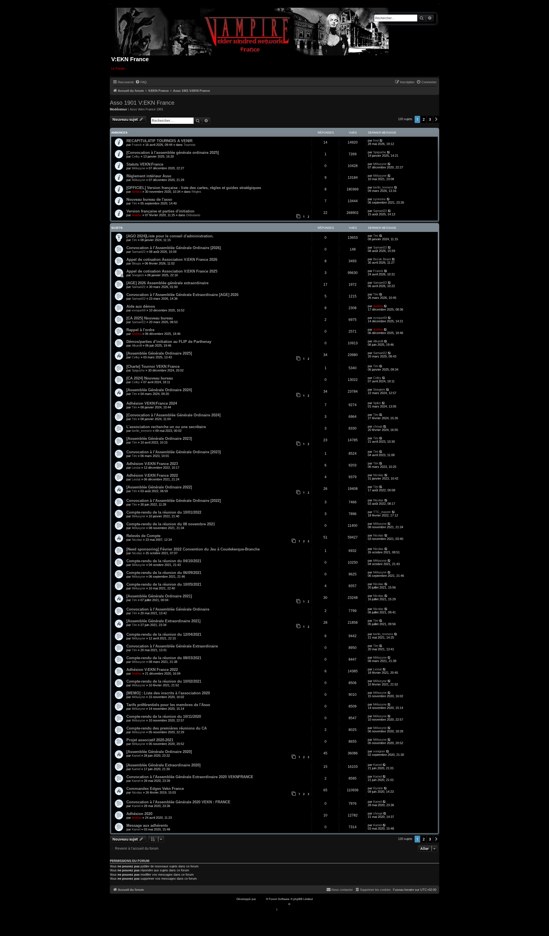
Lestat (136, 467)
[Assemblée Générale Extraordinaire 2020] (163, 765)
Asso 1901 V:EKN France (142, 103)
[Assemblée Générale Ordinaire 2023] (159, 438)
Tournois (190, 144)
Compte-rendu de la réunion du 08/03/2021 (163, 658)
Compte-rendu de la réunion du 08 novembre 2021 (170, 524)
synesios (379, 199)
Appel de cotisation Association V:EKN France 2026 (171, 259)
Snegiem (138, 275)
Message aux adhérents (147, 825)
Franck (137, 144)
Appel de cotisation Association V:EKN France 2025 (171, 271)
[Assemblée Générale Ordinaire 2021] (159, 596)
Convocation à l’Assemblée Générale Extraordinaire (172, 646)
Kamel (136, 755)
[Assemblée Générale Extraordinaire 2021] (163, 621)
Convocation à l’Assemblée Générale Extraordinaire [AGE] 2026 (182, 295)
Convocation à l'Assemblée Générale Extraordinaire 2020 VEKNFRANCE (189, 777)
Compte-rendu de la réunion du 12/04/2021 (163, 634)
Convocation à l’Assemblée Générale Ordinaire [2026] (173, 248)
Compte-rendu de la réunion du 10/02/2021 (163, 681)
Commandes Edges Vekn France (155, 788)
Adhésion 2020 (139, 814)
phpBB (261, 899)
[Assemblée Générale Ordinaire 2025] (159, 353)
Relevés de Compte (143, 536)
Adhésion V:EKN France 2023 (152, 464)
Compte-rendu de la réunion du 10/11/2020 (163, 716)
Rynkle (378, 788)
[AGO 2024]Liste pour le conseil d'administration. (170, 236)
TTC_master (382, 512)
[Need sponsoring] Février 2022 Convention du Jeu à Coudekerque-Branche (193, 549)
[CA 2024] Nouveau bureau (149, 378)
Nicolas (378, 475)
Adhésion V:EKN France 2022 (152, 475)
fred (376, 140)
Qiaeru (295, 904)
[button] (436, 119)
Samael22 (380, 210)
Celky (136, 156)
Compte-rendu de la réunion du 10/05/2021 (163, 584)
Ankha (137, 191)
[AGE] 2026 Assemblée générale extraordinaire (167, 283)
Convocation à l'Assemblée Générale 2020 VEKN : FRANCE (178, 802)
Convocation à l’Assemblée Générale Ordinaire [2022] (173, 500)
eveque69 (139, 310)
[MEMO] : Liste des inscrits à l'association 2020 (168, 693)
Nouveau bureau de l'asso (149, 199)
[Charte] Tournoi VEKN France (153, 366)
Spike (377, 403)
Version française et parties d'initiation (160, 211)
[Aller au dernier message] (381, 140)
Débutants (193, 215)
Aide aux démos (140, 306)
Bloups (136, 263)
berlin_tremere (383, 187)
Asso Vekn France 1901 (146, 109)
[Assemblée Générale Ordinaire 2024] (159, 390)
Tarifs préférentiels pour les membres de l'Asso (168, 705)
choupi (377, 426)
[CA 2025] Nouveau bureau (149, 318)
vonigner (379, 751)
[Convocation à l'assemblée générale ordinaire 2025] (172, 152)
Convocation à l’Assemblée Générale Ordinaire (167, 609)
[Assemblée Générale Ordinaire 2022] (159, 487)
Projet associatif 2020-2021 (149, 740)
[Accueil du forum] (251, 30)
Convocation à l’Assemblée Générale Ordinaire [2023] (173, 452)
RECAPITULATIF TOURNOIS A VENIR (159, 141)
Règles (196, 191)
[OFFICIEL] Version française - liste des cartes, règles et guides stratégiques (193, 188)
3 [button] (430, 119)
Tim (134, 203)
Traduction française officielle (268, 904)
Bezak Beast (382, 259)
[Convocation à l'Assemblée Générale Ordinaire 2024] (173, 415)
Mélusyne (138, 168)
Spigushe (379, 152)
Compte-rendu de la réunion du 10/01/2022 (163, 512)
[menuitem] (141, 82)
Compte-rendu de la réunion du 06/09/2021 (163, 573)
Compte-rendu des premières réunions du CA (166, 728)
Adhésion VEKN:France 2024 (151, 403)
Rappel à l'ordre (140, 330)
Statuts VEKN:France (144, 164)
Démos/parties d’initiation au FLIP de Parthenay (168, 341)
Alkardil (137, 345)
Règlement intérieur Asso (148, 176)
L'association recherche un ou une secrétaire (166, 427)
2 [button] (424, 119)
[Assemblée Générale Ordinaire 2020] (159, 752)
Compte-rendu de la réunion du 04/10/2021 (163, 561)
